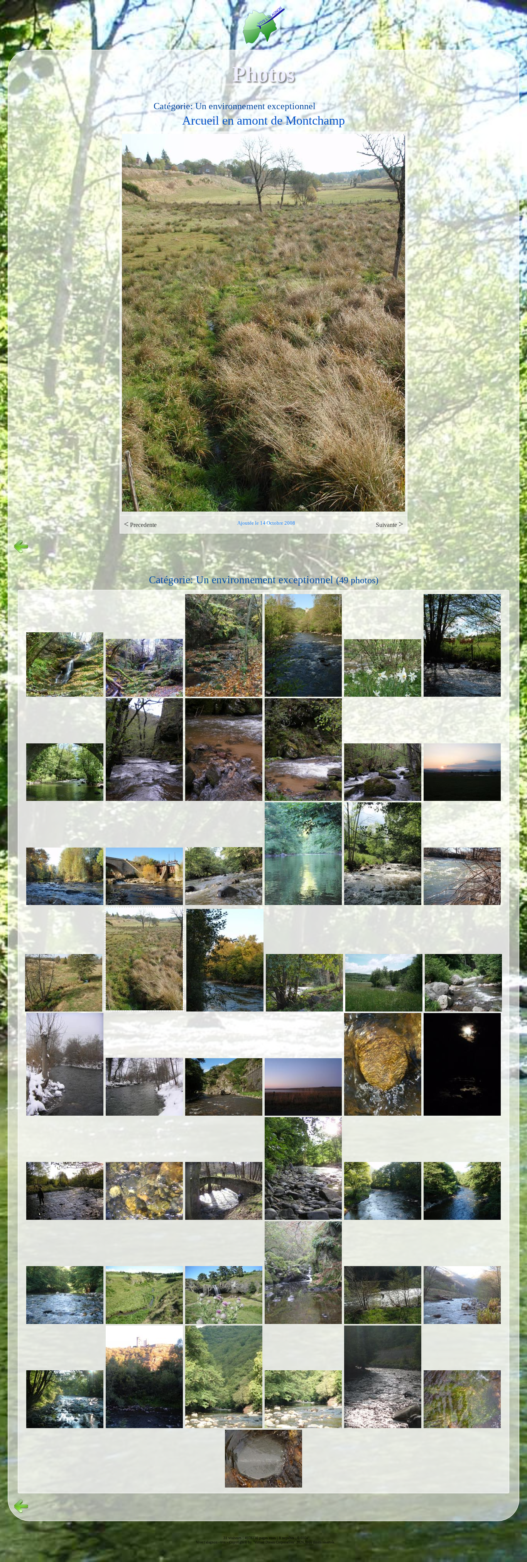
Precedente (140, 524)
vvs (223, 1542)
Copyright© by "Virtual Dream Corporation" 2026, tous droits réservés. (282, 1542)
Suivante (389, 524)
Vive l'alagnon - (208, 1542)
